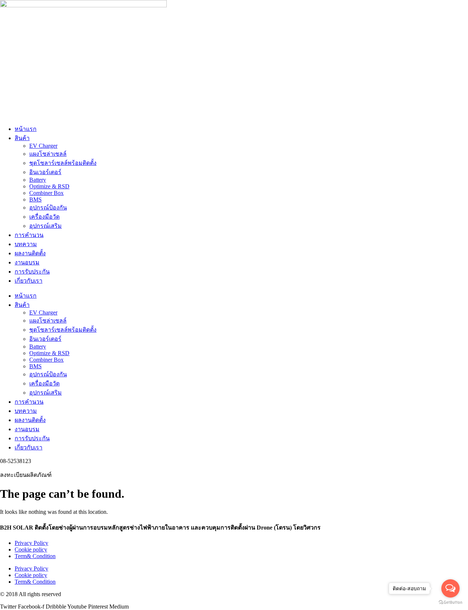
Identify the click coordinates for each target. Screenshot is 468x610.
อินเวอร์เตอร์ (45, 172)
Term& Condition (35, 556)
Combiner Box (46, 193)
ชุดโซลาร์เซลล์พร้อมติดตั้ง (63, 163)
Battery (37, 180)
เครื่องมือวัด (44, 217)
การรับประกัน (32, 271)
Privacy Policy (31, 543)
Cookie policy (31, 549)
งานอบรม (27, 262)
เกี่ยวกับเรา (28, 281)
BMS (35, 199)
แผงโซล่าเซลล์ (48, 154)
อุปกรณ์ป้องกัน (48, 207)
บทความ (26, 244)
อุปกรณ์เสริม (45, 226)
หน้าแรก (26, 129)
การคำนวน (29, 235)
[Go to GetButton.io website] (450, 602)
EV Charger (43, 146)
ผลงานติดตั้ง (30, 253)
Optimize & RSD (49, 186)
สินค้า (22, 138)
